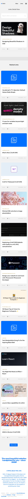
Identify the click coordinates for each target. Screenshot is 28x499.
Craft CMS (3, 496)
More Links (14, 445)
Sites (16, 3)
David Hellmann (21, 493)
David (9, 474)
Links (21, 3)
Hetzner (9, 494)
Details (14, 49)
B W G (3, 3)
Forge (13, 494)
